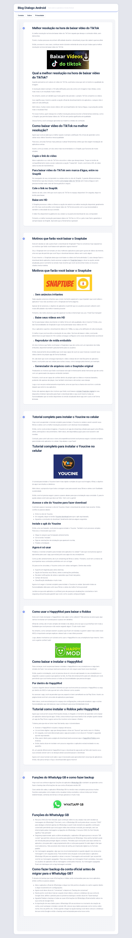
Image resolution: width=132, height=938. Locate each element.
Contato (21, 15)
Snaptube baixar (76, 260)
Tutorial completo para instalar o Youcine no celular (65, 417)
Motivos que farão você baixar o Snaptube (59, 238)
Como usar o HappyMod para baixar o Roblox (61, 611)
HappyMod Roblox (89, 738)
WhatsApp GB (76, 783)
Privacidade (39, 15)
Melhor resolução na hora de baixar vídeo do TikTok (65, 28)
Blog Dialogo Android (32, 8)
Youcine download (61, 517)
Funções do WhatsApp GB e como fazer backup (63, 777)
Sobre (29, 15)
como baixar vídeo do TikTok (70, 181)
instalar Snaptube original (85, 391)
